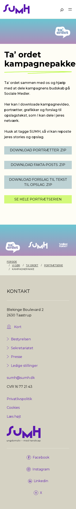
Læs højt (14, 416)
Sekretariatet (22, 348)
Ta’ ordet (32, 265)
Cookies (13, 408)
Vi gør (16, 265)
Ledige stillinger (24, 366)
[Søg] (61, 10)
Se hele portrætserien (38, 199)
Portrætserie (53, 265)
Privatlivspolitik (19, 399)
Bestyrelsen (21, 339)
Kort (18, 327)
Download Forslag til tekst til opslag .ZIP (38, 182)
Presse (16, 357)
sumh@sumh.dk (21, 378)
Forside (12, 261)
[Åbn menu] (70, 9)
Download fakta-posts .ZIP (38, 165)
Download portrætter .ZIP (38, 150)
